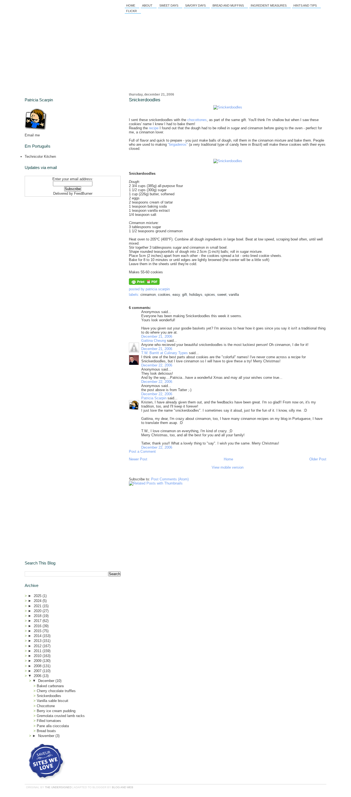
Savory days (195, 5)
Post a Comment (142, 451)
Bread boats (46, 731)
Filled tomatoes (49, 721)
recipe (153, 128)
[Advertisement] (59, 233)
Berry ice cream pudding (56, 711)
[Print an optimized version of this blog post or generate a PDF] (144, 284)
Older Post (317, 459)
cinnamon (148, 295)
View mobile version (228, 467)
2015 (38, 631)
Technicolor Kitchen (40, 156)
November (46, 736)
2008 (38, 666)
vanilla (234, 295)
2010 (38, 656)
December (46, 681)
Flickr (131, 11)
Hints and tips (305, 5)
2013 (38, 641)
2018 (38, 616)
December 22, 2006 (156, 365)
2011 (38, 651)
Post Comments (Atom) (170, 479)
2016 (38, 626)
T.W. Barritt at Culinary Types (164, 353)
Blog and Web (122, 787)
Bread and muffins (228, 5)
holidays (195, 295)
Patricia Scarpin (153, 398)
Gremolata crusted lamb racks (61, 716)
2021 (38, 606)
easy (176, 295)
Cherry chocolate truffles (56, 691)
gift (184, 295)
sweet (222, 295)
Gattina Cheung (153, 341)
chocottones (197, 120)
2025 (38, 596)
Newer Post (138, 459)
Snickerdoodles (144, 99)
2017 (38, 621)
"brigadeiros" (178, 144)
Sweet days (168, 5)
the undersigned (58, 787)
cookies (164, 295)
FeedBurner (83, 193)
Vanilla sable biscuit (52, 701)
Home (130, 5)
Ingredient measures (269, 5)
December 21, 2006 (156, 336)
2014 (38, 636)
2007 (38, 671)
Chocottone (46, 706)
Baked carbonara (50, 686)
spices (210, 295)
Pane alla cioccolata (53, 726)
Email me (32, 135)
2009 (38, 661)
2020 (38, 611)
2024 (38, 601)
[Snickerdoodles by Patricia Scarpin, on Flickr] (227, 107)
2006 (38, 676)
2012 (38, 646)
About (147, 5)
